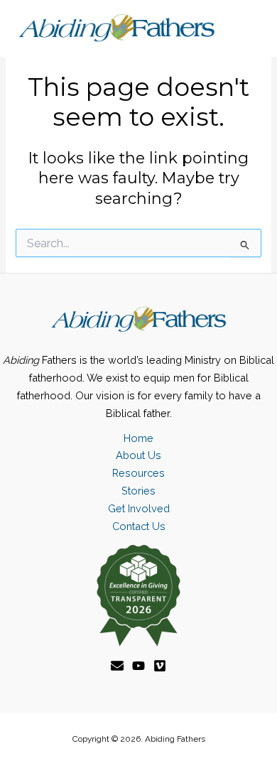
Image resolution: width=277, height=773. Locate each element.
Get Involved (139, 508)
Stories (138, 491)
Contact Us (138, 526)
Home (138, 438)
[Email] (117, 665)
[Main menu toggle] (245, 28)
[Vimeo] (159, 665)
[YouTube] (138, 665)
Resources (138, 473)
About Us (138, 455)
